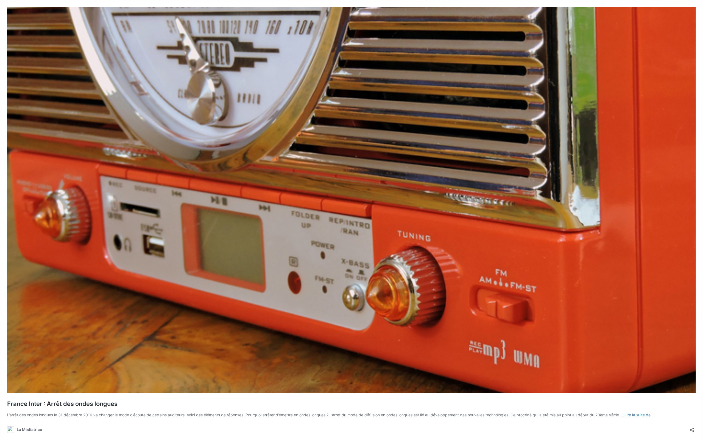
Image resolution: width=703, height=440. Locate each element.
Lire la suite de (637, 415)
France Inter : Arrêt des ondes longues (62, 403)
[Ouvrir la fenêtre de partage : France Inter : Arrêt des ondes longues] (692, 428)
